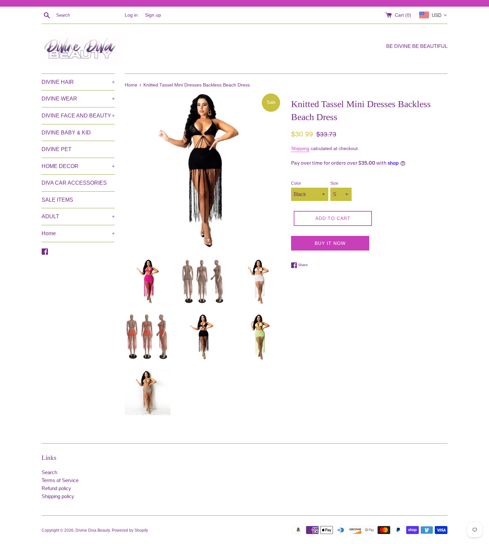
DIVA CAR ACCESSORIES (74, 183)
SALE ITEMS (57, 200)
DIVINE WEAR (78, 98)
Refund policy (56, 488)
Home (78, 233)
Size (334, 183)
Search (49, 472)
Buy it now (330, 243)
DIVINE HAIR (78, 82)
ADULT (78, 216)
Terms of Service (60, 480)
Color (296, 183)
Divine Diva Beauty (93, 530)
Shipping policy (58, 496)
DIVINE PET (57, 149)
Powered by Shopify (130, 530)
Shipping (300, 148)
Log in (131, 15)
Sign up (153, 15)
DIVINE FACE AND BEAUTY (78, 115)
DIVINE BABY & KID (66, 132)
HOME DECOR (78, 166)
